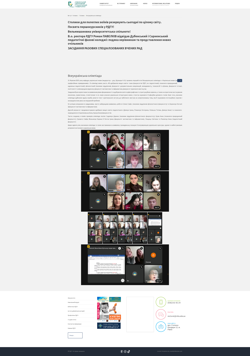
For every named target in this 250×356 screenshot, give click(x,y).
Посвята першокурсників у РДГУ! (91, 27)
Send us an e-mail (161, 314)
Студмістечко (72, 319)
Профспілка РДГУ (73, 315)
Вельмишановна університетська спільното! (99, 31)
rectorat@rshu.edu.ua (176, 316)
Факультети (71, 298)
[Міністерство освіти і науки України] (103, 299)
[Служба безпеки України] (109, 325)
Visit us (161, 326)
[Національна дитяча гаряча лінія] (103, 312)
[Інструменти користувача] (179, 80)
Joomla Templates (162, 351)
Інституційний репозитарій (76, 311)
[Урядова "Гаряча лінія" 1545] (115, 299)
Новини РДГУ (72, 328)
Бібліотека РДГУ (73, 306)
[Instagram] (125, 351)
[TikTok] (128, 351)
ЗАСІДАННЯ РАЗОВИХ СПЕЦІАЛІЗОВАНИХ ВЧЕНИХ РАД (105, 48)
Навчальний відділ (73, 302)
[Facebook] (121, 351)
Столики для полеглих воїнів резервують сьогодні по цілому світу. (115, 22)
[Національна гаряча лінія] (115, 312)
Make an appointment (161, 302)
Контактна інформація (74, 324)
